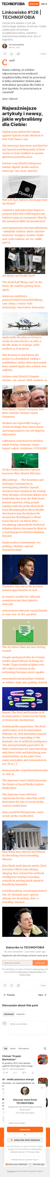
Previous (11, 995)
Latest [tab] (13, 1048)
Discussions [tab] (23, 1048)
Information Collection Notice (30, 972)
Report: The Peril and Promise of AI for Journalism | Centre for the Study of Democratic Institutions (24, 716)
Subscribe (34, 4)
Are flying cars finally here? (18, 275)
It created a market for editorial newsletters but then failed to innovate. (21, 600)
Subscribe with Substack (27, 1140)
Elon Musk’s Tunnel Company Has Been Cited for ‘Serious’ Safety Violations (22, 413)
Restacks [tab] (21, 1014)
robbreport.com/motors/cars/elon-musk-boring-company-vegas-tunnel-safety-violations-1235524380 (24, 444)
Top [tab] (5, 1048)
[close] (42, 1088)
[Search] (45, 1048)
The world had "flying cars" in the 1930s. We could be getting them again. (22, 286)
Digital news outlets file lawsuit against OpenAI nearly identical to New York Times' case (22, 135)
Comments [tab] (9, 1014)
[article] (25, 1064)
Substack (11, 1171)
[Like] (5, 54)
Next (40, 995)
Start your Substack (17, 1164)
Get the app (38, 1164)
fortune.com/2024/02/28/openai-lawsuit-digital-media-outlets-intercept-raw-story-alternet (22, 167)
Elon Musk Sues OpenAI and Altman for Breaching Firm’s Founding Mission (23, 855)
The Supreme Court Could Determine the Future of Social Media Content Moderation (24, 784)
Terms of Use (38, 969)
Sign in (44, 4)
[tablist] (14, 1014)
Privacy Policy (33, 1151)
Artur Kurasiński (16, 45)
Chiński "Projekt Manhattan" (11, 1058)
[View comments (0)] (11, 54)
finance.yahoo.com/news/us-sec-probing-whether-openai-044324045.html (22, 546)
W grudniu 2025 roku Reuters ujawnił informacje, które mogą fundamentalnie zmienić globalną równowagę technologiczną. (18, 1064)
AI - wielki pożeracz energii (18, 1079)
